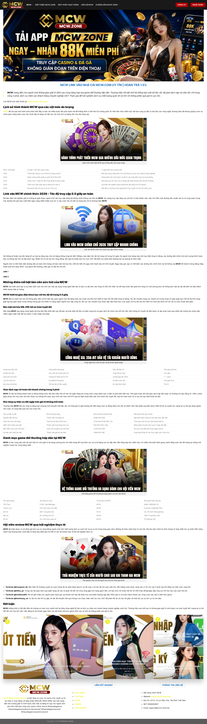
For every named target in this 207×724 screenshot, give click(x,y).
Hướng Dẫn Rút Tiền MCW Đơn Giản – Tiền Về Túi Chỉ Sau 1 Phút (53, 666)
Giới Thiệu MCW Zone (45, 5)
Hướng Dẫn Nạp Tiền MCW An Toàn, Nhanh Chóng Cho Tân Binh (128, 662)
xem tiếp (53, 675)
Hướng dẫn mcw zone (107, 5)
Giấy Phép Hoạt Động (68, 5)
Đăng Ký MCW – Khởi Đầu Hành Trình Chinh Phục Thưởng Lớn (178, 667)
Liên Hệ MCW (87, 5)
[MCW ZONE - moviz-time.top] (12, 5)
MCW (28, 5)
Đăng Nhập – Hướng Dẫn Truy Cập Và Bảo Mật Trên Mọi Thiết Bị (178, 635)
